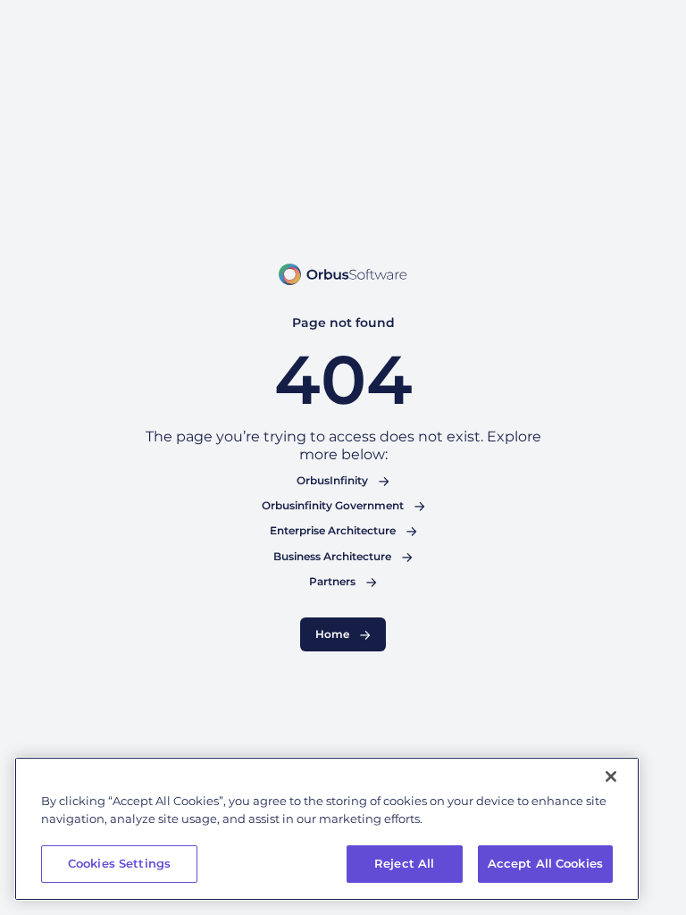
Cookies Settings (119, 863)
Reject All (404, 863)
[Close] (611, 776)
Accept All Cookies (545, 863)
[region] (327, 829)
